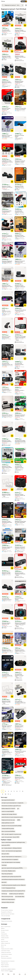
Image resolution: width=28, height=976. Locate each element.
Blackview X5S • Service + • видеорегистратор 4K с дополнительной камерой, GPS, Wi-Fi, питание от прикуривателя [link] (7, 415)
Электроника (4, 934)
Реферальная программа (6, 921)
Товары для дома (5, 937)
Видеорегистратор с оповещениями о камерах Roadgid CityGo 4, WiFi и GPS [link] (7, 778)
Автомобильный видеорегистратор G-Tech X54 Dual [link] (7, 599)
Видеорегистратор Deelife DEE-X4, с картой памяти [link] (7, 286)
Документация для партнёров (7, 913)
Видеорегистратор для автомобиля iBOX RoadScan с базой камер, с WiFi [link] (7, 547)
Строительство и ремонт (6, 954)
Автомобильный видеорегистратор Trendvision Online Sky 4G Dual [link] (20, 364)
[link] (8, 800)
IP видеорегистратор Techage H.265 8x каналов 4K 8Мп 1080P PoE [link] (7, 211)
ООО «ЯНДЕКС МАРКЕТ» (10, 969)
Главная (3, 974)
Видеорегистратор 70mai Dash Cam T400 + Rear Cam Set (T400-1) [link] (20, 236)
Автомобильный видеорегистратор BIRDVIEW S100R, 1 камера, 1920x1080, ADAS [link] (19, 211)
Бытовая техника (5, 930)
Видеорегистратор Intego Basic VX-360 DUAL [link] (6, 57)
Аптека (2, 939)
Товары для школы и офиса (7, 948)
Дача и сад (3, 945)
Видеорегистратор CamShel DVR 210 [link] (19, 82)
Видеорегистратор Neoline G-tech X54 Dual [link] (7, 187)
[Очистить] (22, 5)
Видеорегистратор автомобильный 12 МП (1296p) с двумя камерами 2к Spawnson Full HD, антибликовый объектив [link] (7, 522)
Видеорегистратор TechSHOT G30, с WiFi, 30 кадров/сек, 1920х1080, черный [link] (7, 650)
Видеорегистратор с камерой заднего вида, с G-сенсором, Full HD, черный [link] (20, 650)
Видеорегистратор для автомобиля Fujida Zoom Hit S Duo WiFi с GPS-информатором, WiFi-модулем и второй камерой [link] (20, 547)
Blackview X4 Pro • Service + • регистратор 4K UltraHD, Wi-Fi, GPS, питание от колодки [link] (20, 752)
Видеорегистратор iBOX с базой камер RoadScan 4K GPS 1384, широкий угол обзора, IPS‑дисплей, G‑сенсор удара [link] (20, 623)
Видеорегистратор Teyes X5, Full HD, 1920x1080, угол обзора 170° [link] (20, 522)
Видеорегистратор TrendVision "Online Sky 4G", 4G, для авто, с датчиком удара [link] (20, 286)
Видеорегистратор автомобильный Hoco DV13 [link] (6, 441)
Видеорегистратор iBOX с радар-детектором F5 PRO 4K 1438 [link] (20, 337)
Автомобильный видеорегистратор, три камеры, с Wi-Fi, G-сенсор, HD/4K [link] (7, 364)
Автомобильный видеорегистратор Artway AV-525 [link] (19, 675)
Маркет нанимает (5, 964)
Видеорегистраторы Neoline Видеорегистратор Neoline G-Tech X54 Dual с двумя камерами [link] (20, 136)
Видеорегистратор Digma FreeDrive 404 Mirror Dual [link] (19, 778)
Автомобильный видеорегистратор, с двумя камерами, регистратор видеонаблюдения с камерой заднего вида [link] (7, 389)
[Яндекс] (11, 971)
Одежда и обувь (4, 935)
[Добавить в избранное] (12, 12)
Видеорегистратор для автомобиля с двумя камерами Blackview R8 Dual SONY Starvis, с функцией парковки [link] (20, 161)
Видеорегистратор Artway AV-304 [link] (6, 109)
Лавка (8, 974)
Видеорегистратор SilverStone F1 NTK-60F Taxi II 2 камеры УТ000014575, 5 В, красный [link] (20, 573)
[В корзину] (12, 25)
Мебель (2, 928)
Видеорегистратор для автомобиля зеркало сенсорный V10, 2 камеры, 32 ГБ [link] (20, 415)
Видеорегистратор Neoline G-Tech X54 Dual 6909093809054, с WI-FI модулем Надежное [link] (20, 57)
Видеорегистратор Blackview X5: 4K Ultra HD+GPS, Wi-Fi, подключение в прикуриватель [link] (6, 82)
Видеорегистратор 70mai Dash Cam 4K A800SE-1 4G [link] (19, 187)
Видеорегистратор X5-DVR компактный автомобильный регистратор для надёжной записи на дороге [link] (7, 136)
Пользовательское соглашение (7, 961)
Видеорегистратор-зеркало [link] (19, 599)
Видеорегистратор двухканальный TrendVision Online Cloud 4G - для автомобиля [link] (7, 337)
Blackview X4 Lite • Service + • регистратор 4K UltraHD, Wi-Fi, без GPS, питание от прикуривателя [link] (20, 311)
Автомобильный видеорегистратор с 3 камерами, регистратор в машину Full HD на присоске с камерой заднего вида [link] (7, 752)
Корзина (19, 974)
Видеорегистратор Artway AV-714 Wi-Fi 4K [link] (20, 495)
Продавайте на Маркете (6, 912)
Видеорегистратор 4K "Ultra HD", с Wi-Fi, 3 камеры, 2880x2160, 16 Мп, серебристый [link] (7, 726)
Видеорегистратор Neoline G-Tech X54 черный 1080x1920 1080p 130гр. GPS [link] (6, 495)
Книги (2, 946)
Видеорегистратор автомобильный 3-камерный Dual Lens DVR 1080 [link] (20, 726)
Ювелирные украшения (6, 958)
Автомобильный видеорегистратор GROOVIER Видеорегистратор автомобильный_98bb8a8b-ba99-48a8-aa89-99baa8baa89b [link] (7, 30)
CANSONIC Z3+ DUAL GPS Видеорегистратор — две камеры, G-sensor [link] (7, 161)
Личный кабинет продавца (7, 910)
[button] (26, 5)
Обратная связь (4, 962)
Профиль (25, 974)
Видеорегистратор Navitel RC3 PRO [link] (6, 623)
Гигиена (3, 932)
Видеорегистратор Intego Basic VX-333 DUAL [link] (20, 31)
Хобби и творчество (5, 943)
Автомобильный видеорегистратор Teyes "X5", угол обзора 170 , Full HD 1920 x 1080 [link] (7, 675)
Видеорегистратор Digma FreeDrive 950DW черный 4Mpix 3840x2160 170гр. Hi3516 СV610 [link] (7, 467)
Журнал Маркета (5, 966)
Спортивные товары (5, 950)
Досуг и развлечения (5, 926)
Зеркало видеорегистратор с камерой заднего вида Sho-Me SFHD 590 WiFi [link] (20, 390)
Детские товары (4, 956)
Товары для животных (6, 952)
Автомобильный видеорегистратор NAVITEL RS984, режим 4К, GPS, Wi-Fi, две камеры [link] (20, 467)
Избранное (14, 974)
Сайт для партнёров (5, 915)
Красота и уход (4, 941)
